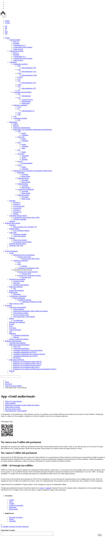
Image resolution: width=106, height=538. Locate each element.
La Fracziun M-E (19, 206)
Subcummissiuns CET (29, 83)
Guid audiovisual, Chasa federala (24, 316)
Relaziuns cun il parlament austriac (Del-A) (27, 363)
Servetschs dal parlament (17, 279)
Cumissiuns (13, 62)
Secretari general (18, 281)
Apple (42, 488)
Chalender (25, 135)
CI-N (19, 113)
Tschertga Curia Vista (16, 245)
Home (7, 382)
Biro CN (16, 41)
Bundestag (20, 172)
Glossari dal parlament (16, 290)
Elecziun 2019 (26, 273)
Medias (11, 318)
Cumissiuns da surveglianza (22, 92)
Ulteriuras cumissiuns (20, 105)
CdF (18, 94)
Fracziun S (16, 204)
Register (11, 371)
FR (6, 28)
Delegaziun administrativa (21, 127)
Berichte (24, 266)
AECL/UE (21, 137)
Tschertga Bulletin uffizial (17, 244)
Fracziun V (17, 202)
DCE (19, 142)
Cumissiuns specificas (20, 64)
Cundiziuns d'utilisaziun (21, 335)
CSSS (19, 73)
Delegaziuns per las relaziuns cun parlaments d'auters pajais (32, 171)
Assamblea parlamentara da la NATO (25, 356)
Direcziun (16, 283)
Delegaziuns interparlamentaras (19, 345)
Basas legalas (26, 176)
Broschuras (17, 294)
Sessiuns (12, 238)
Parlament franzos (23, 178)
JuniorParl (12, 521)
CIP (18, 90)
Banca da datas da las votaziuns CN (25, 227)
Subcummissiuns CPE (29, 68)
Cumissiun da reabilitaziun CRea (28, 268)
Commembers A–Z (19, 45)
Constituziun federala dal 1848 (32, 302)
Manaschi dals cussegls (12, 223)
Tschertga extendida (19, 219)
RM (6, 32)
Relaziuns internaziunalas (13, 341)
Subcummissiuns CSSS (29, 75)
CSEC (19, 84)
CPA (14, 116)
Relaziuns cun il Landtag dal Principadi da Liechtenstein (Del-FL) (34, 369)
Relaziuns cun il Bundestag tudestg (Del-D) (27, 361)
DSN (19, 264)
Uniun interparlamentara (21, 348)
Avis (10, 331)
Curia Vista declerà (19, 236)
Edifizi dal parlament (16, 287)
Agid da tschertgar (15, 330)
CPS (18, 86)
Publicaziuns (26, 103)
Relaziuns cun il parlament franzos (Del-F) (27, 365)
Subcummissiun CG (28, 111)
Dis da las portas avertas (21, 315)
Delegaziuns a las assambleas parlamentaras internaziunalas (32, 129)
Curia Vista (12, 232)
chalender (25, 159)
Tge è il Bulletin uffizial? (21, 230)
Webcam (16, 337)
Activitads (25, 174)
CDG (19, 69)
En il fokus (12, 328)
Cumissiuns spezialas (20, 118)
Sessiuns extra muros (24, 257)
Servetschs (8, 305)
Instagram (25, 526)
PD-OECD (17, 358)
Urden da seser (18, 49)
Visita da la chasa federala (17, 307)
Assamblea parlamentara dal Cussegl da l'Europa (29, 354)
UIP (18, 150)
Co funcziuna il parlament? (18, 296)
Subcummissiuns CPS (29, 88)
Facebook (12, 526)
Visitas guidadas (18, 309)
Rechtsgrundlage (27, 163)
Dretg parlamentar (19, 298)
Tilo (14, 288)
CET (19, 81)
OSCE (19, 165)
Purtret (24, 133)
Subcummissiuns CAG (29, 71)
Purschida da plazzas (16, 517)
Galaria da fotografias (16, 505)
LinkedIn (5, 526)
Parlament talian (22, 184)
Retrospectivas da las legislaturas (24, 255)
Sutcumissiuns (26, 96)
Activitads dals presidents (17, 343)
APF (18, 131)
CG (18, 109)
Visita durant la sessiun (20, 313)
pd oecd (20, 161)
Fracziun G (17, 210)
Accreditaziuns (18, 320)
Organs (7, 38)
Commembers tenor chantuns (22, 47)
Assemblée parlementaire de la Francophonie (28, 350)
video (23, 148)
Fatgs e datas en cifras (16, 303)
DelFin (15, 124)
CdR (18, 114)
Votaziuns (12, 225)
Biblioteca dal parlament (17, 322)
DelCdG (16, 126)
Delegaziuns (13, 122)
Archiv (11, 253)
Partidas (15, 214)
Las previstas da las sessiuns (22, 242)
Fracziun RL (17, 208)
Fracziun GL (17, 212)
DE (6, 26)
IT (6, 30)
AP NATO (20, 154)
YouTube (19, 526)
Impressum (12, 507)
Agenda (11, 324)
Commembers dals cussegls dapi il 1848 (26, 217)
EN (6, 34)
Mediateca (12, 333)
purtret (24, 157)
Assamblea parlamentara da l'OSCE (25, 352)
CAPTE (20, 77)
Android (48, 488)
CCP (19, 262)
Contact (7, 23)
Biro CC (16, 53)
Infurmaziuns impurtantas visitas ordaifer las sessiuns (30, 311)
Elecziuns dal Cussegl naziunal (27, 272)
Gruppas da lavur (27, 99)
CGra (19, 107)
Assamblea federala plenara (18, 215)
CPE (18, 66)
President (16, 43)
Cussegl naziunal (14, 40)
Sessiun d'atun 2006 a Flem (30, 258)
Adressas (12, 221)
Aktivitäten (25, 156)
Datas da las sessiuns (20, 240)
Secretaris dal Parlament (21, 285)
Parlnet (7, 21)
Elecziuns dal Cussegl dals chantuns (29, 275)
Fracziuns (12, 200)
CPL (18, 120)
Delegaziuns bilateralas (16, 360)
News (11, 326)
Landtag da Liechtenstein (25, 189)
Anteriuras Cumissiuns (20, 260)
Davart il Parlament (11, 251)
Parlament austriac (23, 195)
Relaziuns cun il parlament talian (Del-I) (26, 367)
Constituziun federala (24, 300)
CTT (19, 79)
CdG (19, 98)
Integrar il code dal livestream (18, 339)
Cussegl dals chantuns (16, 51)
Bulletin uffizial (14, 229)
